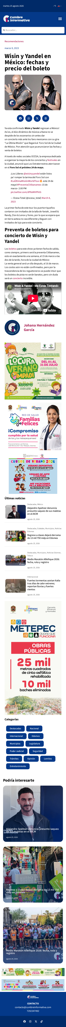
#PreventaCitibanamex (29, 184)
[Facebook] (24, 1021)
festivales (52, 160)
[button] (60, 19)
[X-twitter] (35, 1021)
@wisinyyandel (32, 173)
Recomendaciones (14, 41)
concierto (18, 278)
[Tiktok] (41, 1021)
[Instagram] (30, 1021)
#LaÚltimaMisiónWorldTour (25, 181)
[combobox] (33, 30)
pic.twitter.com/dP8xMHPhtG (26, 192)
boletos (12, 248)
